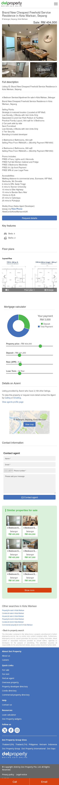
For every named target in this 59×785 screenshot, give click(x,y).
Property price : (13, 343)
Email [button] (44, 781)
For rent (5, 674)
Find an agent (8, 678)
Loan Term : (11, 371)
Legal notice (21, 774)
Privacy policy (8, 774)
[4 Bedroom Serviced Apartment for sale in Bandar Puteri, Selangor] (30, 520)
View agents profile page (12, 401)
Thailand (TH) (21, 744)
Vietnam (43, 744)
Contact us (7, 704)
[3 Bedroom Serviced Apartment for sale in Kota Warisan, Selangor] (30, 566)
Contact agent (31, 497)
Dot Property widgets (12, 719)
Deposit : (10, 352)
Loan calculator (9, 714)
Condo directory (9, 690)
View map (29, 424)
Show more (29, 590)
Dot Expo (51, 748)
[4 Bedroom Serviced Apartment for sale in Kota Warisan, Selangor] (30, 543)
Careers (5, 660)
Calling (8, 397)
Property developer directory (15, 686)
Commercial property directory (16, 694)
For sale (5, 670)
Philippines (33, 744)
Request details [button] (29, 218)
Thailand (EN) (8, 744)
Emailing (17, 397)
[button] (55, 3)
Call (15, 781)
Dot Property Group (11, 748)
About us (6, 655)
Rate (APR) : (12, 361)
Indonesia (52, 744)
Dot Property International (33, 748)
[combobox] (8, 470)
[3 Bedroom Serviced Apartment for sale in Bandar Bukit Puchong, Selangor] (14, 520)
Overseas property (10, 682)
